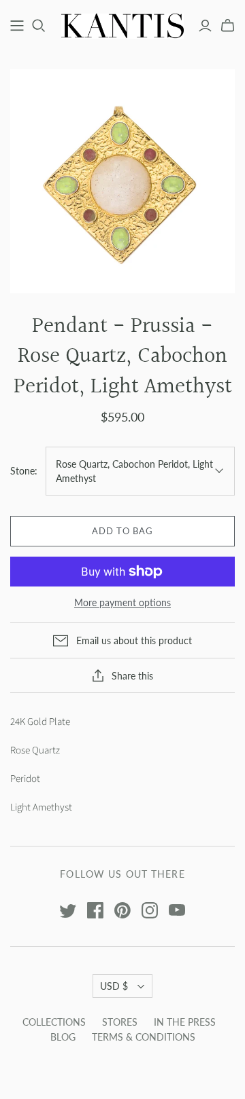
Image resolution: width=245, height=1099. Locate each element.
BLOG (63, 1037)
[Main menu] (17, 26)
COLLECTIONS (54, 1022)
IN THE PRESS (185, 1022)
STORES (119, 1022)
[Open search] (39, 26)
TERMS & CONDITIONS (143, 1037)
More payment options (122, 602)
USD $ (114, 986)
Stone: (23, 471)
